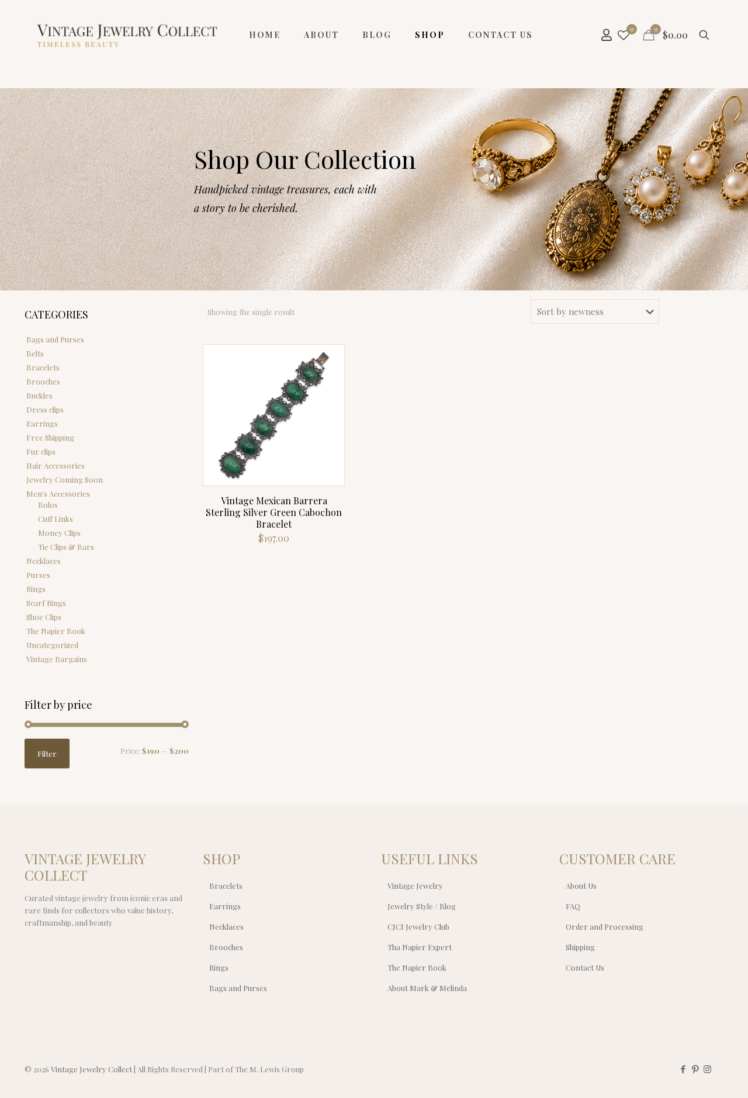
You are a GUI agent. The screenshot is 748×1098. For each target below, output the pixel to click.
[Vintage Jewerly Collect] (128, 35)
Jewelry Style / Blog (421, 906)
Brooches (43, 381)
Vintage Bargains (56, 659)
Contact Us (585, 967)
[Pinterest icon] (695, 1069)
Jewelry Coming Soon (64, 479)
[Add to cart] (327, 361)
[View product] (327, 386)
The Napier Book (55, 631)
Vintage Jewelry (415, 886)
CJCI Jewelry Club (418, 926)
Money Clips (59, 533)
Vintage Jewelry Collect (91, 1069)
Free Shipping (50, 437)
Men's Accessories (58, 493)
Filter (47, 753)
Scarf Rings (46, 603)
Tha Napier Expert (419, 947)
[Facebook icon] (682, 1069)
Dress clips (45, 409)
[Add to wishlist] (327, 411)
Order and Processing (604, 926)
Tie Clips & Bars (66, 547)
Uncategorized (52, 645)
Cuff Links (55, 519)
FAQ (573, 906)
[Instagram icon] (707, 1069)
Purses (38, 575)
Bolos (48, 505)
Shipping (580, 947)
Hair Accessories (55, 465)
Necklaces (43, 561)
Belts (35, 353)
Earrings (42, 423)
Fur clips (41, 451)
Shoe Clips (43, 617)
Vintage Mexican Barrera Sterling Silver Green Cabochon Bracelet (274, 512)
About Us (581, 886)
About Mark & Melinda (427, 988)
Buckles (39, 395)
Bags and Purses (55, 339)
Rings (36, 589)
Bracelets (43, 367)
